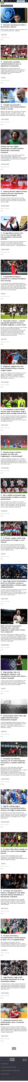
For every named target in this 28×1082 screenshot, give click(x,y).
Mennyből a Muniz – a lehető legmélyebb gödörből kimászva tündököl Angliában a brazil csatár (13, 323)
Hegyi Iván (3, 731)
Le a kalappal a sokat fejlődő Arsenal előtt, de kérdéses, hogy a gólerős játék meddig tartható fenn (14, 411)
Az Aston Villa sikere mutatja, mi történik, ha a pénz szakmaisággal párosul (14, 851)
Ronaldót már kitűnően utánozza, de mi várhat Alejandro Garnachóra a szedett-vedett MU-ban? (13, 762)
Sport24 (3, 77)
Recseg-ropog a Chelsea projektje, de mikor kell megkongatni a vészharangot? (12, 454)
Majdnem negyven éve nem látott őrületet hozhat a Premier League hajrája (12, 368)
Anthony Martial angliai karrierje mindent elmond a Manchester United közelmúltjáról (14, 193)
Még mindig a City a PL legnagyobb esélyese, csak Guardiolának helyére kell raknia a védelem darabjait (13, 675)
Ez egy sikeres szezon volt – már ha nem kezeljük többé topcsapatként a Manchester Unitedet (12, 236)
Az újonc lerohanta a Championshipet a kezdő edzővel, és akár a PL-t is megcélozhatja (13, 938)
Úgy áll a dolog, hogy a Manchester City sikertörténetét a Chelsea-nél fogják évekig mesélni (13, 808)
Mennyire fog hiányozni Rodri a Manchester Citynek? (13, 26)
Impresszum (5, 1063)
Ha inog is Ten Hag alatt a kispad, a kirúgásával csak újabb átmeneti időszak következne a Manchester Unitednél (13, 894)
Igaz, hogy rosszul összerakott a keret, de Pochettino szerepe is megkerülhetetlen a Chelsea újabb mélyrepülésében (14, 584)
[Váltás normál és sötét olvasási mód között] (10, 1)
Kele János (4, 34)
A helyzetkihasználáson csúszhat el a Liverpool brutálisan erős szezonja (13, 278)
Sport (2, 784)
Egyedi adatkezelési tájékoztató (11, 1070)
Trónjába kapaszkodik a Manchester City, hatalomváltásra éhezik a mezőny (13, 107)
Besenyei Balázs (5, 164)
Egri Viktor (4, 339)
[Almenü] (7, 1)
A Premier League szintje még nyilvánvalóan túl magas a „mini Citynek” (13, 540)
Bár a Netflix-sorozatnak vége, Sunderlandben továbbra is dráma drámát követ (13, 497)
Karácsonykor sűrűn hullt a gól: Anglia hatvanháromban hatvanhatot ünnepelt (13, 718)
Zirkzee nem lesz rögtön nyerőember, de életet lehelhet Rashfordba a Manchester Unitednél (12, 149)
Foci (2, 39)
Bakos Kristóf (4, 425)
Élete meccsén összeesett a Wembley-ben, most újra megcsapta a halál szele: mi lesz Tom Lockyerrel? (13, 629)
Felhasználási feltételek (9, 1067)
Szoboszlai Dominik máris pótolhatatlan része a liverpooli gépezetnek (12, 1022)
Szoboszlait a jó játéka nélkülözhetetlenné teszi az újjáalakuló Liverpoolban (11, 64)
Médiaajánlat (5, 1074)
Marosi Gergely (4, 119)
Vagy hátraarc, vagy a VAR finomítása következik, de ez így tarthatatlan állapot (12, 979)
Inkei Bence (4, 510)
